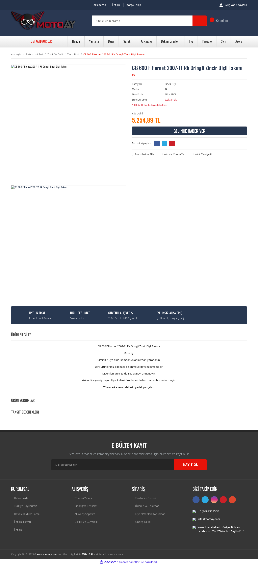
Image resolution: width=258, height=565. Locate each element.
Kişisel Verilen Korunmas (150, 514)
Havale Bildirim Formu (27, 514)
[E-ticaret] (128, 562)
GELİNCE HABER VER (189, 131)
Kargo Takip (134, 5)
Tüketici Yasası (84, 498)
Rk (133, 75)
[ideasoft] (108, 562)
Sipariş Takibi (143, 522)
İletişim (116, 5)
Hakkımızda (99, 5)
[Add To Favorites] (143, 154)
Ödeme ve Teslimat (147, 506)
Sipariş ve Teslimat (86, 506)
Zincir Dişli (171, 84)
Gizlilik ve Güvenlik (86, 522)
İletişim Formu (22, 522)
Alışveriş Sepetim (85, 514)
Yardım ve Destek (145, 498)
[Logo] (43, 21)
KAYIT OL (190, 464)
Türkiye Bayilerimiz (25, 506)
